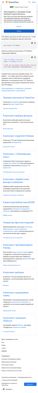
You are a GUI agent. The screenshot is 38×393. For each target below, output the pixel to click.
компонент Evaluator (19, 327)
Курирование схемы (9, 310)
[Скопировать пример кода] (35, 43)
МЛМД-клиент (7, 215)
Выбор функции (8, 128)
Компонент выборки (13, 272)
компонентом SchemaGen (19, 302)
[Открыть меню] (3, 2)
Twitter (3, 348)
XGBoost (20, 325)
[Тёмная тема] (32, 43)
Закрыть (19, 26)
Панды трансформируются (11, 265)
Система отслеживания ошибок (11, 359)
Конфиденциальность (25, 377)
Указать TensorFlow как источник (11, 370)
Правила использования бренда (11, 368)
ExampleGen (15, 102)
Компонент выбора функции (17, 115)
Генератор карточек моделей (18, 222)
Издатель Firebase (9, 147)
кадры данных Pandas (20, 252)
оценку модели (19, 229)
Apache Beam (27, 259)
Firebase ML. (17, 142)
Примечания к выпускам (8, 362)
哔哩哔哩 (4, 351)
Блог (2, 342)
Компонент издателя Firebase (18, 136)
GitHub (3, 345)
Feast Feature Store (17, 104)
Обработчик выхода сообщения (13, 195)
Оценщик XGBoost (9, 331)
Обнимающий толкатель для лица (13, 172)
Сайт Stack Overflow (7, 365)
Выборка (6, 285)
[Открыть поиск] (29, 2)
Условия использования (8, 377)
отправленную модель (11, 231)
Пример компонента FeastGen (18, 97)
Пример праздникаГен (10, 108)
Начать (19, 31)
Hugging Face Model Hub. (11, 163)
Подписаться (30, 384)
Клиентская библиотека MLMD (19, 202)
